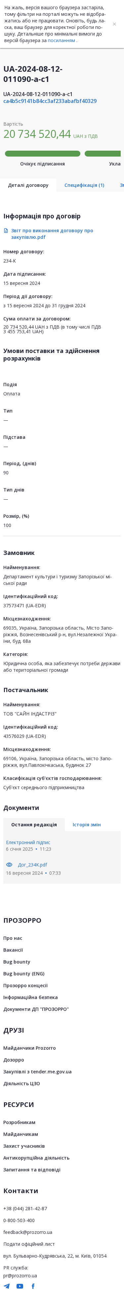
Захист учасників (24, 1146)
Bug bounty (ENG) (23, 973)
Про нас (12, 938)
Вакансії (13, 950)
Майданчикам (20, 1134)
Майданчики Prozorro (29, 1048)
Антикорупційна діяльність (36, 1158)
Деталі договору (28, 185)
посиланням (61, 40)
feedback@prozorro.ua (27, 1232)
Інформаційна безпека (30, 997)
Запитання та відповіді (32, 1169)
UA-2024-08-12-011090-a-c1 (38, 94)
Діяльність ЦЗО (21, 1083)
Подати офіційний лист (29, 1244)
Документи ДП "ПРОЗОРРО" (36, 1009)
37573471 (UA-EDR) (24, 605)
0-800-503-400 (19, 1220)
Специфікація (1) (84, 185)
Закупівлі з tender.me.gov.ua (37, 1071)
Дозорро (13, 1060)
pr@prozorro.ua (20, 1275)
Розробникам (19, 1122)
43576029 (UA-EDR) (24, 736)
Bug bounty (16, 962)
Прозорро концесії (25, 985)
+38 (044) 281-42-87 (25, 1208)
